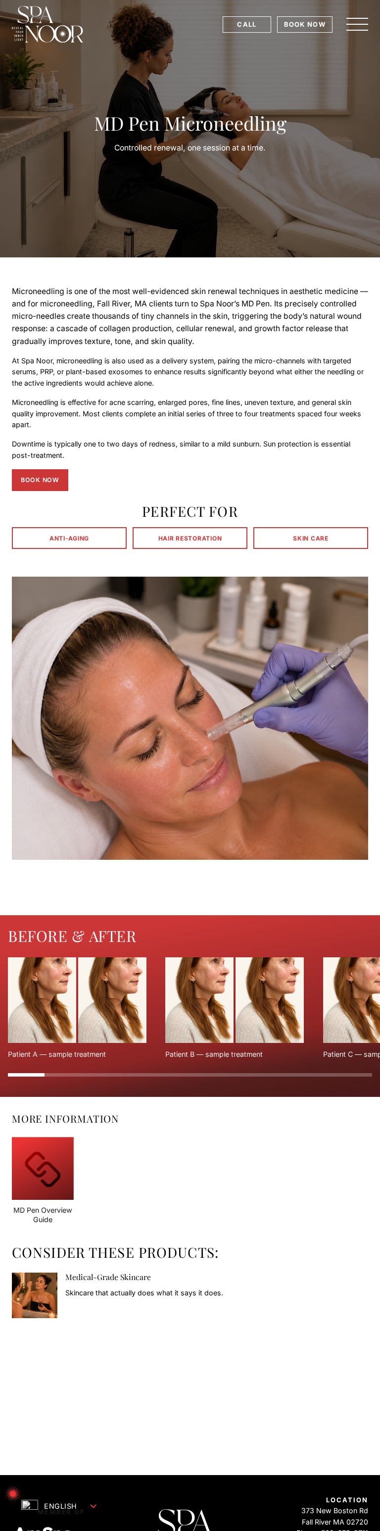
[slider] (190, 1074)
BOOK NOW (305, 24)
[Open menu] (357, 24)
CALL (246, 24)
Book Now (40, 480)
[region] (190, 1008)
